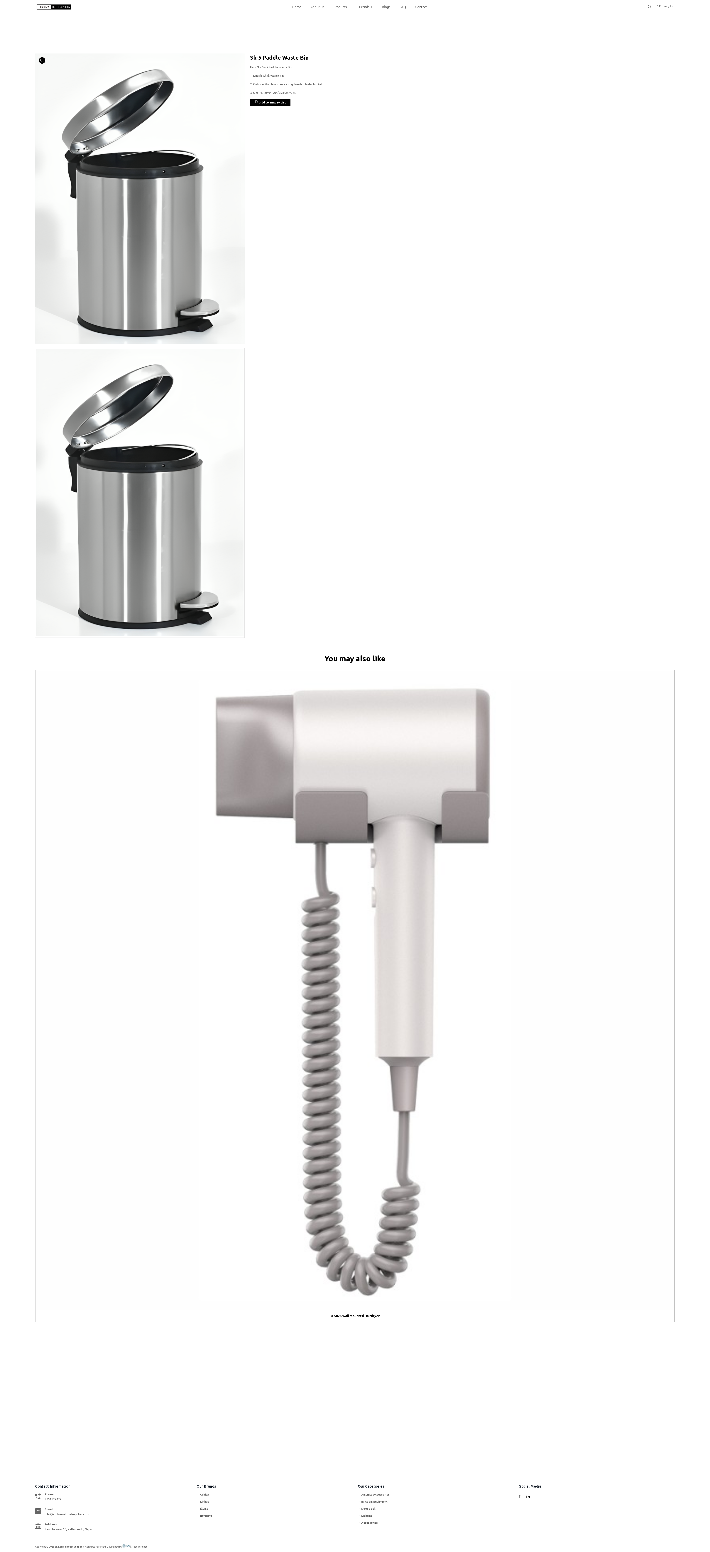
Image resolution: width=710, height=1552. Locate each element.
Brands (366, 7)
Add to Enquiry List (272, 102)
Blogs (386, 7)
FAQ (403, 7)
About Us (317, 7)
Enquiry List (666, 6)
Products (341, 7)
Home (296, 7)
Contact (421, 7)
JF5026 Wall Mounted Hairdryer (355, 1316)
